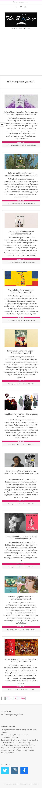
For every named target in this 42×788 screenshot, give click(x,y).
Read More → (21, 142)
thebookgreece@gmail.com (13, 715)
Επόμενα (22, 698)
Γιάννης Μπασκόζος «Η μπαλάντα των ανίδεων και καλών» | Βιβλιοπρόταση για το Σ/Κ (21, 473)
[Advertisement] (21, 53)
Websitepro (36, 784)
